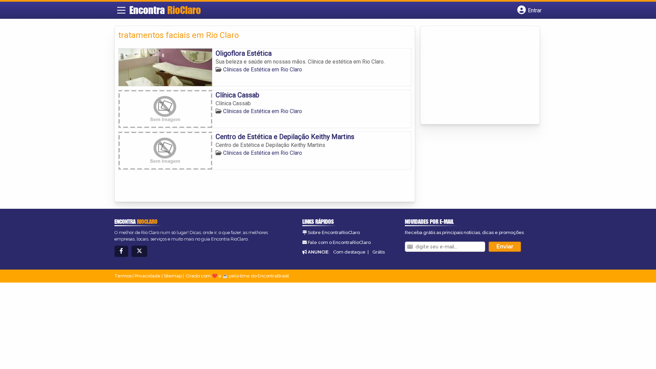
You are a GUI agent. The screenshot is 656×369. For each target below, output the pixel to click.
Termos (123, 275)
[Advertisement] (475, 75)
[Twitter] (139, 251)
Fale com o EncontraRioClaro (339, 242)
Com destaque (349, 252)
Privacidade (148, 275)
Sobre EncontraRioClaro (334, 232)
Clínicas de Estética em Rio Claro (262, 69)
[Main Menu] (121, 10)
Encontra (165, 10)
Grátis (378, 252)
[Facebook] (121, 251)
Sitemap (173, 275)
